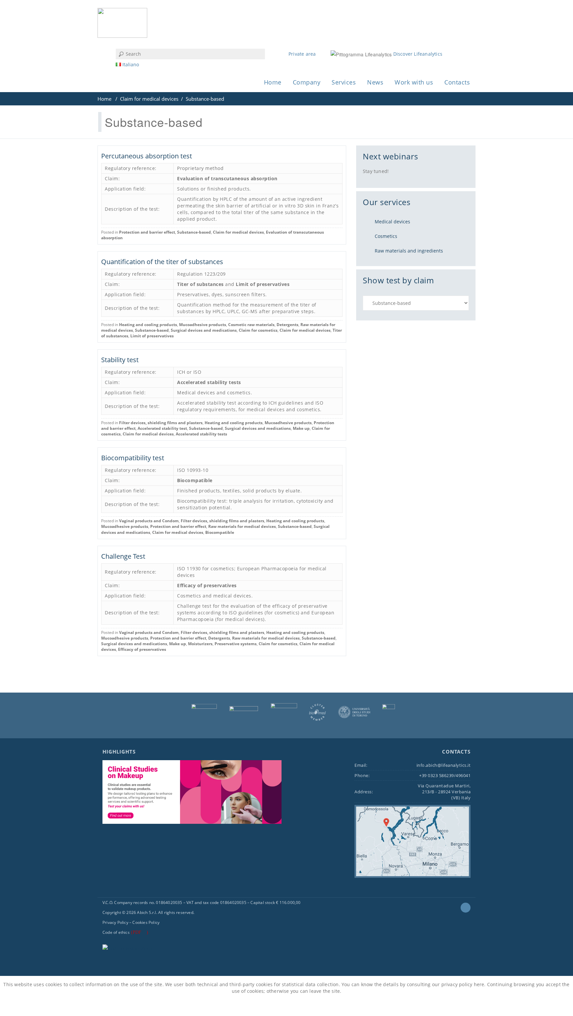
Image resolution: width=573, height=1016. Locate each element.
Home (273, 82)
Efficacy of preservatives (207, 585)
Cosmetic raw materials (251, 324)
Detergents (287, 324)
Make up (301, 428)
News (375, 82)
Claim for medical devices (149, 98)
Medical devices (392, 221)
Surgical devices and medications (204, 330)
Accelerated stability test (162, 428)
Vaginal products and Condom (149, 521)
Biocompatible (195, 480)
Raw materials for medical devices (242, 526)
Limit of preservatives (262, 284)
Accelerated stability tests (209, 382)
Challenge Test (123, 556)
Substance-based (194, 232)
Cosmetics (386, 236)
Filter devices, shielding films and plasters (161, 422)
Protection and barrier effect (147, 232)
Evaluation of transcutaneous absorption (227, 178)
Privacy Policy (115, 922)
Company (307, 82)
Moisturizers (200, 644)
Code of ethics (116, 932)
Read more (302, 1006)
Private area (302, 54)
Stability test (120, 359)
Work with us (414, 82)
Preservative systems (236, 644)
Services (344, 82)
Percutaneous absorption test (146, 155)
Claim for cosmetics (258, 330)
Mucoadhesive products (202, 324)
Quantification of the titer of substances (162, 261)
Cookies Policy (145, 922)
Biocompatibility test (132, 457)
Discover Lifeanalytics (417, 54)
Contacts (457, 82)
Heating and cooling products (148, 324)
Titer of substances (200, 284)
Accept (270, 1006)
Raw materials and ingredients (409, 251)
